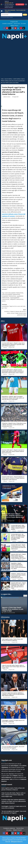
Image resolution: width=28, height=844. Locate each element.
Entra (25, 14)
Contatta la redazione (7, 23)
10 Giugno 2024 (15, 96)
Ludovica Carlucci (6, 96)
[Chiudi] (3, 4)
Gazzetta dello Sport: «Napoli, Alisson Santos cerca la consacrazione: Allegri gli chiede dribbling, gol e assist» (18, 556)
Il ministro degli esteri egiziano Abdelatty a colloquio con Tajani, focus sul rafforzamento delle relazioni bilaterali (13, 694)
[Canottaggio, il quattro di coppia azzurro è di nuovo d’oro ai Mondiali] (14, 710)
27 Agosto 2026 (11, 401)
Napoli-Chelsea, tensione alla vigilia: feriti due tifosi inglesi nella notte (13, 610)
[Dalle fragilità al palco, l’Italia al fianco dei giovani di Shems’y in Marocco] (14, 628)
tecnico (3, 301)
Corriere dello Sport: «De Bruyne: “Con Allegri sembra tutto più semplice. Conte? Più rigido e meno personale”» (18, 537)
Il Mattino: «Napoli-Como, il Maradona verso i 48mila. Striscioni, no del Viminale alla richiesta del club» (14, 425)
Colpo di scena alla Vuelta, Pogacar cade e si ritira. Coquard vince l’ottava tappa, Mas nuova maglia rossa (13, 667)
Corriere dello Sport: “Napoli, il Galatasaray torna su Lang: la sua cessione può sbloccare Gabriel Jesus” (18, 546)
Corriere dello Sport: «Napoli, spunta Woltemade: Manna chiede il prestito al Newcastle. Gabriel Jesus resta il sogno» (13, 371)
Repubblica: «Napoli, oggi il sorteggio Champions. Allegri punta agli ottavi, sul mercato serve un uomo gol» (13, 398)
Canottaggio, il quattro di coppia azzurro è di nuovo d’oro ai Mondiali (13, 721)
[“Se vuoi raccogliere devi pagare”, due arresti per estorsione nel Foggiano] (14, 736)
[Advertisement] (14, 63)
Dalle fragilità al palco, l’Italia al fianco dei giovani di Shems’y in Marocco (12, 639)
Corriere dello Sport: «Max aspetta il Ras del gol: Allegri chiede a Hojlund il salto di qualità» (18, 527)
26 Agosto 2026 (11, 481)
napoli (18, 296)
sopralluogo (13, 297)
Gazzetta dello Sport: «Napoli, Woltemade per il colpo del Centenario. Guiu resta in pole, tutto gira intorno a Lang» (18, 585)
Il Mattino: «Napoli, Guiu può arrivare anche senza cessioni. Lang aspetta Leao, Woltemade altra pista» (18, 575)
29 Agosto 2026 (11, 347)
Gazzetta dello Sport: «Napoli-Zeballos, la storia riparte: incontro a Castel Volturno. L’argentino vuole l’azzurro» (13, 478)
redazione (5, 347)
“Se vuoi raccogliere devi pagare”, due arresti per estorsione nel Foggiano (13, 747)
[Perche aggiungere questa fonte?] (26, 4)
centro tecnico (5, 294)
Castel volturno (8, 293)
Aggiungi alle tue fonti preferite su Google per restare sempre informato (9, 4)
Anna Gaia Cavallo (6, 642)
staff (11, 299)
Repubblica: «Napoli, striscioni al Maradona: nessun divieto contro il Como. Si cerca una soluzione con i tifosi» (18, 566)
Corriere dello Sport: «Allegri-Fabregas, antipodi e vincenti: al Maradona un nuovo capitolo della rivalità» (13, 516)
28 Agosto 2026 (11, 374)
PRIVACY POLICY (14, 25)
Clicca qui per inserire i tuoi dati (7, 17)
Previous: (13, 306)
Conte (3, 296)
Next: (15, 312)
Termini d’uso (17, 23)
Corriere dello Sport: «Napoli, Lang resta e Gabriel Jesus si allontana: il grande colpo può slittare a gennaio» (13, 344)
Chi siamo (23, 23)
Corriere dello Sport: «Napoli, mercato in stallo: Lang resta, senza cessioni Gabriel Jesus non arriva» (13, 451)
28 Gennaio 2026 (12, 612)
